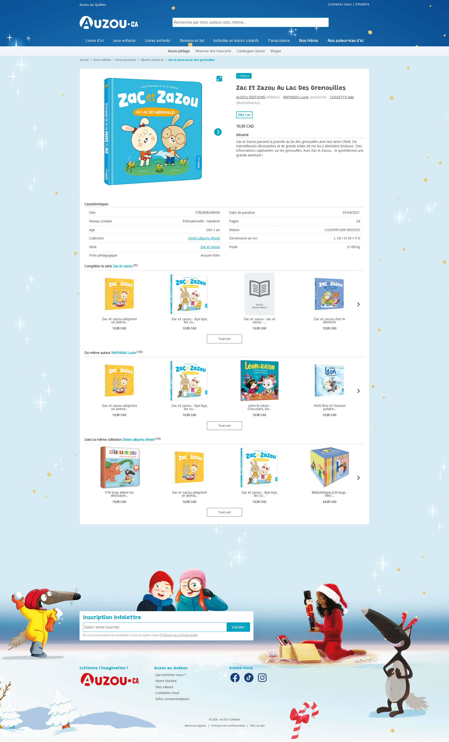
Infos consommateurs (172, 699)
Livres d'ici (94, 40)
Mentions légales (195, 725)
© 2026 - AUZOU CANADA (224, 719)
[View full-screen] (219, 78)
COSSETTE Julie (342, 97)
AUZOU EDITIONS (250, 97)
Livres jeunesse (126, 60)
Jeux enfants (124, 40)
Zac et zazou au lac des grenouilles (191, 60)
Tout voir (224, 339)
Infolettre (362, 4)
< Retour (244, 76)
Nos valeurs (165, 687)
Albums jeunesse (152, 60)
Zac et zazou (210, 247)
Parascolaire (279, 40)
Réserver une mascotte (213, 51)
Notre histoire (166, 681)
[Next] (218, 132)
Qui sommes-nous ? (171, 674)
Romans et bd (192, 40)
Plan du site (257, 725)
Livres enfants (157, 40)
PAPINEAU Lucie (295, 97)
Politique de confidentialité (179, 635)
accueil (84, 60)
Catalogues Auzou (251, 51)
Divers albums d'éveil (204, 238)
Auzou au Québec (93, 5)
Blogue (275, 51)
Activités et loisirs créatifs (236, 40)
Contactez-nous (340, 4)
